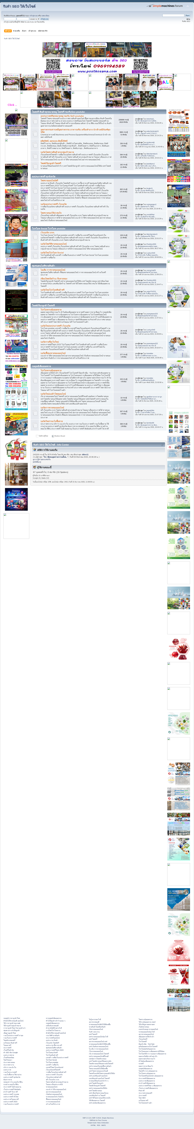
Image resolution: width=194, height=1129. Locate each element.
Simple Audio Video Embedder (98, 1123)
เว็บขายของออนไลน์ (96, 1051)
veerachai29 (151, 270)
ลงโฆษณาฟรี (143, 1100)
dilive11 (85, 455)
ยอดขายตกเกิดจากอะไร (147, 1059)
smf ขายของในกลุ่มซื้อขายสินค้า (100, 1066)
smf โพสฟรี (93, 1034)
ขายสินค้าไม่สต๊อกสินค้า (97, 1027)
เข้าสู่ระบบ (34, 16)
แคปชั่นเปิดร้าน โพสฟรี (97, 1095)
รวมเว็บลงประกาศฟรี (11, 1104)
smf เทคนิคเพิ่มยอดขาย (97, 1103)
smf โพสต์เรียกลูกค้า (96, 1083)
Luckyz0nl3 (151, 253)
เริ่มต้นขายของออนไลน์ (54, 1094)
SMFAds (92, 1120)
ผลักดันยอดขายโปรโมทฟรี (148, 1046)
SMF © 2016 (96, 1118)
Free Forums (102, 1120)
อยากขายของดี (94, 1022)
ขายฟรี (141, 1063)
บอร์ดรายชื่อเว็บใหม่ (50, 342)
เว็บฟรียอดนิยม (8, 1057)
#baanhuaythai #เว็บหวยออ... (147, 272)
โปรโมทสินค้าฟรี (52, 1055)
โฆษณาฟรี (7, 1045)
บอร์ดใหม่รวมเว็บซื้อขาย (52, 421)
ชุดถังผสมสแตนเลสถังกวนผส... (147, 246)
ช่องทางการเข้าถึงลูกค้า (11, 1030)
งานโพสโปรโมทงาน (53, 1030)
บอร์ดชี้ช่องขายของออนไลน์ (53, 353)
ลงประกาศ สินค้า (52, 1040)
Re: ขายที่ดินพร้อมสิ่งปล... (146, 380)
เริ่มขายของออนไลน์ (96, 1029)
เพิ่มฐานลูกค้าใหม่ (9, 1033)
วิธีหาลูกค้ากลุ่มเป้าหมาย (12, 1026)
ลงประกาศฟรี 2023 (10, 1102)
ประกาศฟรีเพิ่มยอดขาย (147, 1078)
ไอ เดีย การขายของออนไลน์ (98, 1049)
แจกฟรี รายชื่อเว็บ (52, 1065)
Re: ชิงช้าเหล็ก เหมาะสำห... (147, 166)
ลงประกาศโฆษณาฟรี (11, 1099)
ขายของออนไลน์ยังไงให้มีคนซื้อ (99, 1024)
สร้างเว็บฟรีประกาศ (53, 1104)
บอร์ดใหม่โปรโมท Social (52, 253)
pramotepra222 (152, 314)
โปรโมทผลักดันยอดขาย (147, 1049)
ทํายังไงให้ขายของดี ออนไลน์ (13, 1021)
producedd (150, 142)
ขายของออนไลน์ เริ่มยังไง (55, 1097)
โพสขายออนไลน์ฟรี (49, 180)
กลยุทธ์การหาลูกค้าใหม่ (11, 1018)
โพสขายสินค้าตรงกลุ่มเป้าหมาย (57, 1082)
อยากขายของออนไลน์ (53, 1092)
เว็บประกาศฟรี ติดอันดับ (12, 1089)
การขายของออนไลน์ (53, 1102)
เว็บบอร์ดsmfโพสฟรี (53, 1070)
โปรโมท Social (51, 1060)
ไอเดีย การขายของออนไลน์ (53, 270)
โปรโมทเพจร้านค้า (145, 1103)
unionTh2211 (151, 291)
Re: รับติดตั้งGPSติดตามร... (147, 399)
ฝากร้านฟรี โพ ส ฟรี (10, 1092)
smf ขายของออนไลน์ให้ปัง (98, 1088)
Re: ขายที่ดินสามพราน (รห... (147, 355)
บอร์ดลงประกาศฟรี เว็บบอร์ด (54, 204)
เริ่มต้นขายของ (144, 1027)
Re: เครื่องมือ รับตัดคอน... (146, 156)
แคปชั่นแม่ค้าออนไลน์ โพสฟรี (99, 1078)
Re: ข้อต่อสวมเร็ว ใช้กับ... (146, 206)
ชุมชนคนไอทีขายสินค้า (54, 1048)
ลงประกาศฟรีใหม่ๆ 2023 (55, 1050)
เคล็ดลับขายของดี (52, 1026)
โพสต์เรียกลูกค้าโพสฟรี (51, 163)
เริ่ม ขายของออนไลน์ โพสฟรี (99, 1054)
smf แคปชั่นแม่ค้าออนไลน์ (98, 1076)
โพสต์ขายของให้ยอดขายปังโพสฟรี (101, 1063)
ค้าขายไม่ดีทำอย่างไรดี (54, 1028)
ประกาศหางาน (8, 1065)
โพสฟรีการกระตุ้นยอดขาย (148, 1071)
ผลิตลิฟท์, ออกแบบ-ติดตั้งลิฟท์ (54, 141)
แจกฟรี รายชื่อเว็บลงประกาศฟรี (57, 1057)
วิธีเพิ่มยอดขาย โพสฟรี (97, 1100)
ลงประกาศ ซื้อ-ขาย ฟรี (54, 1045)
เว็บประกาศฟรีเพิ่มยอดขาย (148, 1088)
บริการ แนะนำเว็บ (9, 1067)
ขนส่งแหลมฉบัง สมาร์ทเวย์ (146, 282)
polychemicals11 (153, 131)
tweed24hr (150, 410)
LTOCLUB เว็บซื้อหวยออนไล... (148, 255)
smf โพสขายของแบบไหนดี (98, 1071)
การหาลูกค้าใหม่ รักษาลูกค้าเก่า (14, 1028)
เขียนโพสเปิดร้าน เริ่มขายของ (54, 279)
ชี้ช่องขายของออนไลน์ (53, 1099)
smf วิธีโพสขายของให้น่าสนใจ (99, 1098)
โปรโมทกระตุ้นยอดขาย (51, 310)
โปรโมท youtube (52, 1062)
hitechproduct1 (152, 154)
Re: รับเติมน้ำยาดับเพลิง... (146, 217)
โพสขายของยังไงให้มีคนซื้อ (98, 1068)
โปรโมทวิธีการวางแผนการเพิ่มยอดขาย (152, 1054)
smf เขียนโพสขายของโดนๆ (98, 1093)
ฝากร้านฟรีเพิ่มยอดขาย (147, 1083)
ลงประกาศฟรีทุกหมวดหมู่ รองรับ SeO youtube (62, 116)
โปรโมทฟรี (143, 1041)
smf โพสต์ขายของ (95, 1091)
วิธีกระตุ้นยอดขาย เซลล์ (147, 1022)
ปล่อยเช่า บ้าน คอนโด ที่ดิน (13, 1082)
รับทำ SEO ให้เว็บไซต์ (19, 6)
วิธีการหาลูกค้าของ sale (11, 1023)
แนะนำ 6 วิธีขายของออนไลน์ (56, 1089)
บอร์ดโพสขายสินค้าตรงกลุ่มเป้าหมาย (57, 152)
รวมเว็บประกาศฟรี (10, 1038)
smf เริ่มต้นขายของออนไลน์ (98, 1046)
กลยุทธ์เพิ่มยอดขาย (52, 1023)
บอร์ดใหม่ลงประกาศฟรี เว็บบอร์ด (55, 326)
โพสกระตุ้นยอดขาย (145, 1019)
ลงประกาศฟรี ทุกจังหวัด (11, 1077)
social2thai (150, 214)
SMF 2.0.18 (87, 1118)
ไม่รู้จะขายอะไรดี (95, 1019)
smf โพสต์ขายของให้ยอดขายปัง (100, 1061)
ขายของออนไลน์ (51, 1087)
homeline (150, 353)
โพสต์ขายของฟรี (9, 1040)
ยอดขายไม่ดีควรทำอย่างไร (148, 1056)
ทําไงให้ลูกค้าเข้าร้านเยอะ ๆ (55, 1021)
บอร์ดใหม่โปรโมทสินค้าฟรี (52, 290)
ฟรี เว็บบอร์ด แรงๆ (52, 1079)
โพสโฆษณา (7, 1060)
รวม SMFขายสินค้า (53, 1035)
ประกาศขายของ (9, 1062)
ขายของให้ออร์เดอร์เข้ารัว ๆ (98, 1081)
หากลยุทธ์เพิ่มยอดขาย (53, 1018)
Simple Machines (108, 1118)
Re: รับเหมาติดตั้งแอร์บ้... (146, 190)
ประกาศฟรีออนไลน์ (53, 1038)
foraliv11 (150, 188)
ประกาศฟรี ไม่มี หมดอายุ (12, 1087)
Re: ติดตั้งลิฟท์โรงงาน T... (146, 144)
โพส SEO (142, 1098)
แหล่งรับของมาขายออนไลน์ (148, 1029)
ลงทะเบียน (45, 16)
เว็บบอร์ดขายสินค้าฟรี (54, 1077)
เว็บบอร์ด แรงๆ (47, 232)
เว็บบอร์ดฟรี (143, 1039)
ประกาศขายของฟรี (145, 1093)
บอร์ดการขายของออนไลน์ (52, 408)
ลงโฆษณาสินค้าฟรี (10, 1043)
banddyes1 (151, 164)
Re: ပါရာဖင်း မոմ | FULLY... (147, 133)
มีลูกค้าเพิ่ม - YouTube (146, 1044)
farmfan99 (150, 423)
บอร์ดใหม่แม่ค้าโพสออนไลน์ (53, 394)
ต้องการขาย (7, 1079)
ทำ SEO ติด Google (10, 1052)
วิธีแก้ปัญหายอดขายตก (147, 1024)
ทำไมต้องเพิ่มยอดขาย (146, 1061)
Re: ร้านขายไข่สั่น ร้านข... (146, 412)
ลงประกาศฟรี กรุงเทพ (11, 1094)
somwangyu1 (151, 204)
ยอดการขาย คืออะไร (146, 1066)
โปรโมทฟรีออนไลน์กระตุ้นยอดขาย (151, 1076)
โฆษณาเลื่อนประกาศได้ (54, 1084)
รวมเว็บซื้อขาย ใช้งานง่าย (12, 1074)
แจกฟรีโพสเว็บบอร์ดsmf (54, 1067)
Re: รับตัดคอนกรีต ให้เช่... (146, 236)
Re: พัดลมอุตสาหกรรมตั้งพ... (147, 121)
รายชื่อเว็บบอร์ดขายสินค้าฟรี (56, 1072)
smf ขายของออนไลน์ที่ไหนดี (99, 1056)
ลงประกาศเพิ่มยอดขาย (147, 1081)
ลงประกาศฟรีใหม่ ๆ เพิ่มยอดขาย (150, 1086)
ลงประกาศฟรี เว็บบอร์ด (54, 1074)
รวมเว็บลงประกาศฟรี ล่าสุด (13, 1035)
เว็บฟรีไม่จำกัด (8, 1050)
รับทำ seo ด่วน (94, 1032)
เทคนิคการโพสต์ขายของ (97, 1059)
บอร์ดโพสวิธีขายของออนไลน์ (54, 244)
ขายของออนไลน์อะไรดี (147, 1032)
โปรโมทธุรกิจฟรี (52, 1052)
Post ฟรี (142, 1091)
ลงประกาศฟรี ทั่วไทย (10, 1097)
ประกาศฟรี (7, 1048)
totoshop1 (150, 119)
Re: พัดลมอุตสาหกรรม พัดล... (147, 425)
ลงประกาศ (7, 1070)
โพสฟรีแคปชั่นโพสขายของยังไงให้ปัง (102, 1073)
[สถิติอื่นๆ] (37, 462)
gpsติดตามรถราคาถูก (154, 397)
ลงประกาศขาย (8, 1055)
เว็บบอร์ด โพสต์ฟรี (52, 1043)
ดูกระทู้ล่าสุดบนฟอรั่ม (42, 459)
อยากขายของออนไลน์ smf (98, 1041)
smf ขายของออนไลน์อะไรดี (98, 1037)
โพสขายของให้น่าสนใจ (51, 213)
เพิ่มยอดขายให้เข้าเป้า (146, 1037)
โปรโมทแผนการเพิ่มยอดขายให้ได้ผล (151, 1051)
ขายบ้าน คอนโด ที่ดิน (10, 1084)
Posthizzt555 (151, 244)
